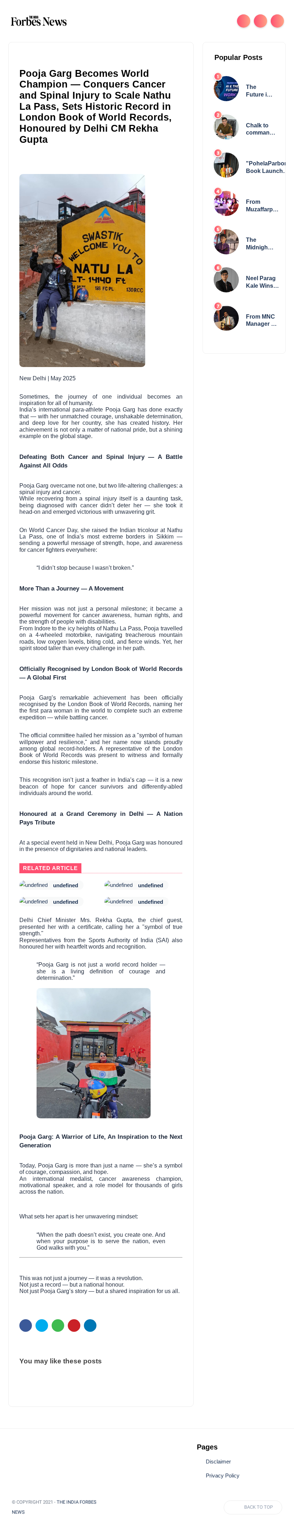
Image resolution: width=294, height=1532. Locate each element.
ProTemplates (50, 1512)
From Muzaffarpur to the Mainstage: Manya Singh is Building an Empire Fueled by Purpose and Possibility (262, 206)
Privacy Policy (223, 1476)
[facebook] (25, 1325)
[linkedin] (90, 1325)
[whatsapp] (58, 1325)
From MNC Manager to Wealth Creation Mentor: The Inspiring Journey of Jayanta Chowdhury (262, 321)
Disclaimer (218, 1462)
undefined (65, 885)
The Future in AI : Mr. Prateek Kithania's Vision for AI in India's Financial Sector (259, 91)
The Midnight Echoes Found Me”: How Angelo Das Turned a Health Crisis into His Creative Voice (260, 244)
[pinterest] (74, 1325)
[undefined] (33, 885)
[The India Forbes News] (38, 20)
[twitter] (41, 1325)
